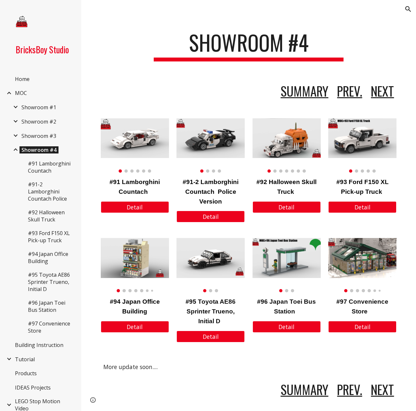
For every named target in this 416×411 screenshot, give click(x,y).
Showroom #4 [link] (39, 149)
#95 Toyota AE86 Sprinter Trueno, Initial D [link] (49, 282)
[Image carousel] (135, 145)
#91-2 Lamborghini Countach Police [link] (47, 191)
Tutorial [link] (25, 359)
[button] (408, 9)
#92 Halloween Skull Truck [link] (46, 216)
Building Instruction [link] (39, 345)
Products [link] (26, 373)
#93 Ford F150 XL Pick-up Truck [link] (49, 237)
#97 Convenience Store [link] (49, 327)
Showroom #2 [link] (38, 121)
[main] (248, 45)
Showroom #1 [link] (38, 107)
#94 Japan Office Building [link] (48, 257)
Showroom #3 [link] (38, 135)
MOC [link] (21, 93)
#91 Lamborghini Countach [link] (49, 167)
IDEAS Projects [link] (33, 387)
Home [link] (22, 79)
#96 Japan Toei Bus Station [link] (46, 306)
